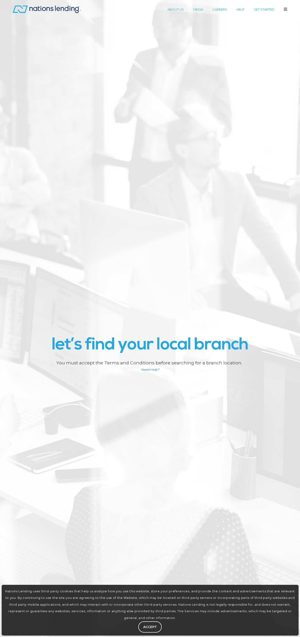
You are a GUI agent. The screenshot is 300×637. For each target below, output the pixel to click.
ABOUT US (175, 9)
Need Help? (150, 369)
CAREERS (220, 9)
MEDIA (198, 9)
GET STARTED (264, 9)
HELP (240, 9)
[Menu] (285, 9)
